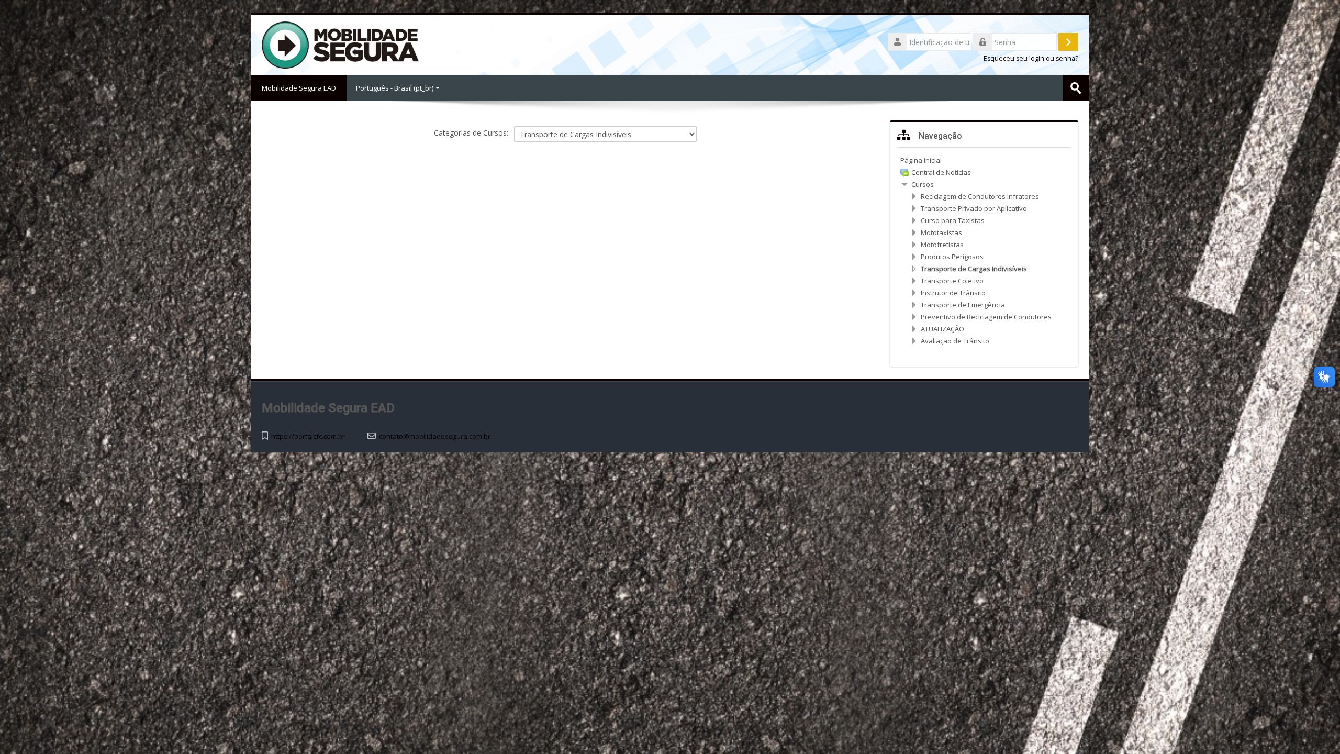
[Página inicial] (340, 44)
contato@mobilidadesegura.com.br (434, 436)
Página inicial (921, 160)
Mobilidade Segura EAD (299, 88)
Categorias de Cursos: (471, 133)
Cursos (922, 184)
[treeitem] (984, 160)
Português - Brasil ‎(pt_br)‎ (394, 88)
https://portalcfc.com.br (308, 436)
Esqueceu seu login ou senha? (1031, 58)
